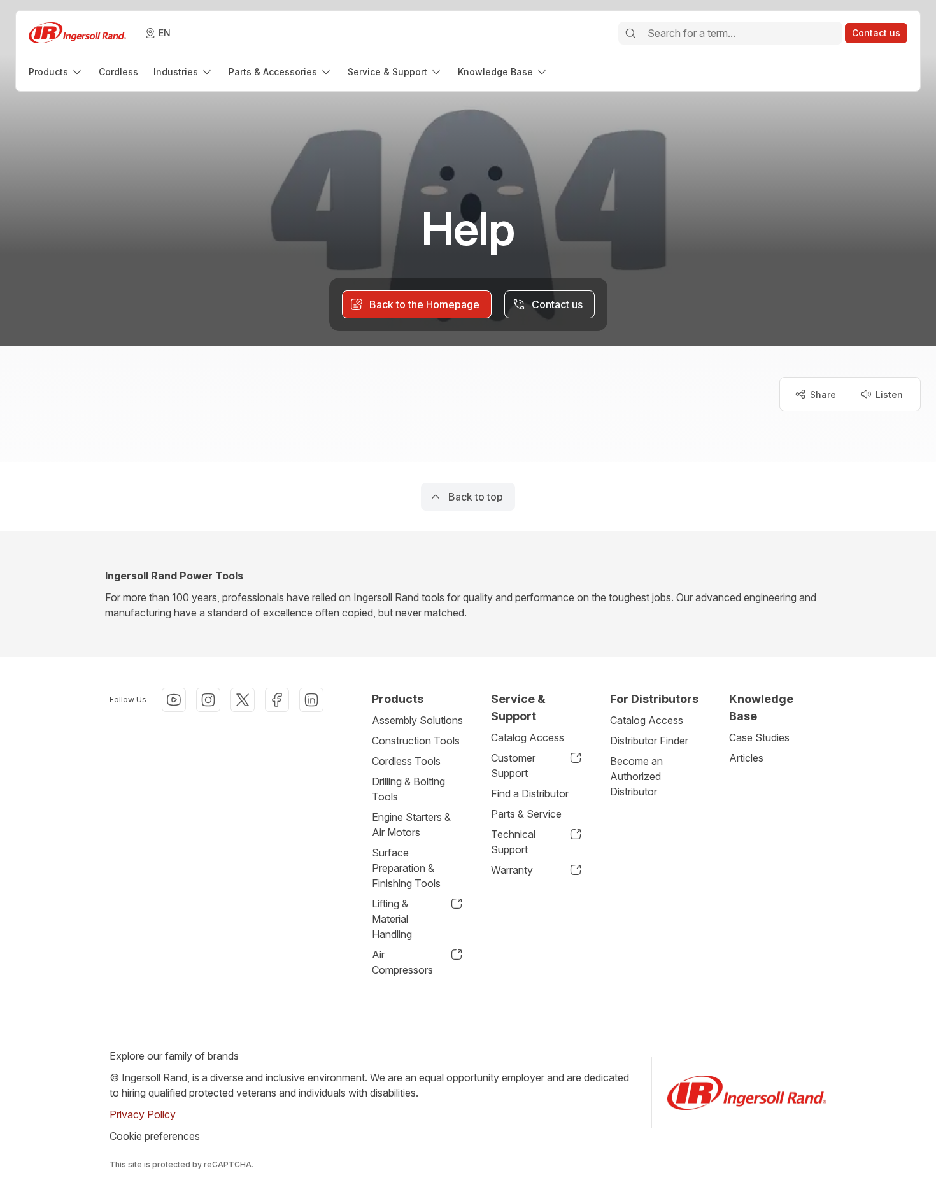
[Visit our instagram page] (208, 700)
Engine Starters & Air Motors (411, 825)
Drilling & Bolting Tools (408, 789)
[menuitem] (56, 71)
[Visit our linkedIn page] (311, 700)
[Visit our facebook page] (277, 700)
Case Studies (759, 737)
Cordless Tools (406, 761)
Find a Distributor (530, 793)
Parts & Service (526, 813)
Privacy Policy (143, 1114)
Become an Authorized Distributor (636, 776)
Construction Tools (416, 740)
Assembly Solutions (417, 720)
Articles (746, 757)
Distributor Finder (649, 740)
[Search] (630, 33)
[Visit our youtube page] (174, 700)
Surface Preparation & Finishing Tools (406, 868)
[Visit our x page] (242, 700)
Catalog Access (527, 737)
